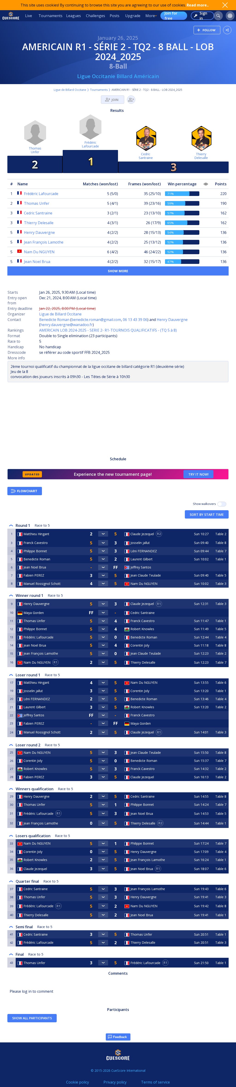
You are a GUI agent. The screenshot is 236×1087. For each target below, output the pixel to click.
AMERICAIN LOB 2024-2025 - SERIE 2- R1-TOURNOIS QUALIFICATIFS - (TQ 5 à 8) (108, 330)
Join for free (171, 16)
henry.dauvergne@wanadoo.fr (66, 324)
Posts (114, 15)
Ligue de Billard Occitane (70, 90)
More (150, 15)
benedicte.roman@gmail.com (96, 319)
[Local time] (202, 567)
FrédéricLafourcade (90, 144)
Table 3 (220, 583)
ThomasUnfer (35, 150)
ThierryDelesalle (201, 156)
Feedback (120, 1037)
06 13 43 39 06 (135, 319)
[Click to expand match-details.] (103, 534)
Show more (118, 271)
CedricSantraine (146, 156)
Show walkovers (205, 504)
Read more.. (198, 5)
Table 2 (220, 534)
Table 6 (220, 682)
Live (28, 15)
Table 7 (220, 551)
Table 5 (220, 575)
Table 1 (220, 559)
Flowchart (27, 491)
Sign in (203, 16)
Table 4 (220, 637)
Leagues (73, 15)
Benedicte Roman (54, 319)
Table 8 (220, 542)
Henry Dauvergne (172, 319)
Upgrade (132, 15)
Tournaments (50, 15)
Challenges (95, 15)
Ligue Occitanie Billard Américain (118, 76)
